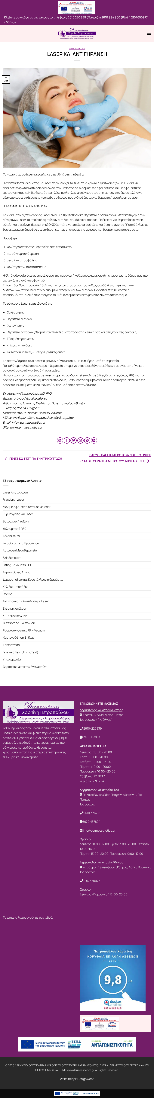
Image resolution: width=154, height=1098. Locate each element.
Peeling (7, 594)
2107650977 (91, 881)
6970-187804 (91, 737)
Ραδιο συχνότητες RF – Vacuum (24, 630)
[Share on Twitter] (73, 440)
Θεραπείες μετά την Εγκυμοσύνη (25, 667)
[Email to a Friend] (80, 440)
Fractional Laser (13, 499)
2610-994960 (92, 813)
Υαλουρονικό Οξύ (14, 529)
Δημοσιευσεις (77, 48)
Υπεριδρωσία (12, 659)
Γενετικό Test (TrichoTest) (20, 652)
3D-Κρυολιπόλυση (15, 616)
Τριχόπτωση (11, 645)
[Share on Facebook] (67, 440)
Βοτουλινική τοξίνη (16, 521)
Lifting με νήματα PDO (17, 565)
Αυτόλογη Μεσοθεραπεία (20, 550)
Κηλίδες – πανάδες (15, 587)
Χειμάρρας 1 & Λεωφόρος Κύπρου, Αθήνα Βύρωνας (117, 867)
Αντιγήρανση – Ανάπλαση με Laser (26, 601)
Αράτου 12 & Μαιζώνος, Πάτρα (103, 715)
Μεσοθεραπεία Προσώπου (21, 543)
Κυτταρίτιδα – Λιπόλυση (19, 623)
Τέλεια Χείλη (11, 536)
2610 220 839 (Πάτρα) (82, 17)
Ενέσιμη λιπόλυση (15, 608)
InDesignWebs (84, 1079)
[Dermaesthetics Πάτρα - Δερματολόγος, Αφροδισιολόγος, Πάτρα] (77, 33)
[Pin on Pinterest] (87, 440)
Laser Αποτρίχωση (15, 492)
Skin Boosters (12, 558)
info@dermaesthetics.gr (99, 830)
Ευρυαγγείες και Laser (18, 514)
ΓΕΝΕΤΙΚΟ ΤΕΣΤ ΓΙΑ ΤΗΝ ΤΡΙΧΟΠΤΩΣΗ (35, 459)
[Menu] (149, 33)
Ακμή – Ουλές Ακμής (16, 572)
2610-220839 (92, 728)
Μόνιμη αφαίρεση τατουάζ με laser (27, 507)
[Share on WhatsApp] (60, 440)
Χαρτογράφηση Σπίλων (18, 637)
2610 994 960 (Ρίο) (114, 17)
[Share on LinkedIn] (94, 440)
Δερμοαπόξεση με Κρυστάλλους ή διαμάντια (33, 579)
